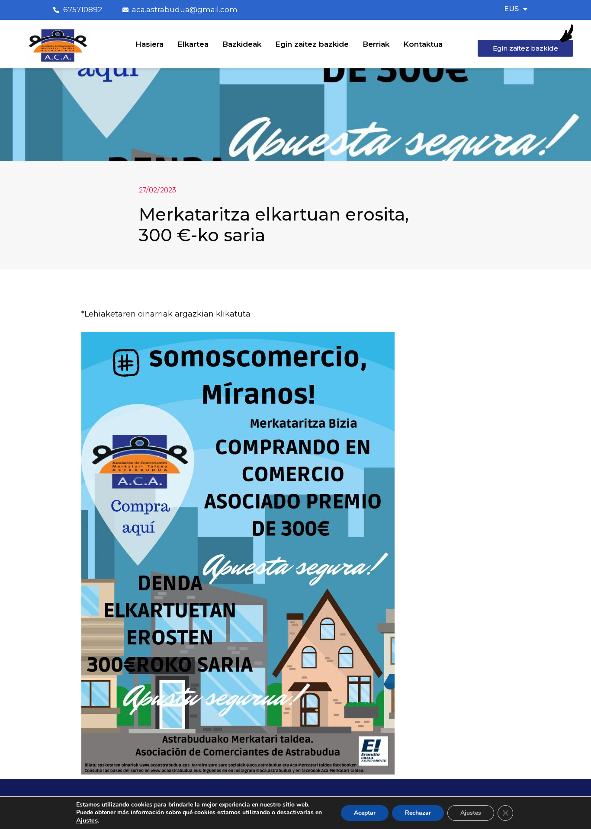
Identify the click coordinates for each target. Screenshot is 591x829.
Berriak (376, 44)
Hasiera (149, 44)
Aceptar (365, 813)
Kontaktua (423, 44)
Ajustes (470, 813)
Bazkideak (241, 44)
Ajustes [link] (87, 820)
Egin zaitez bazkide (312, 44)
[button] (525, 48)
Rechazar (418, 813)
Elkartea (193, 44)
